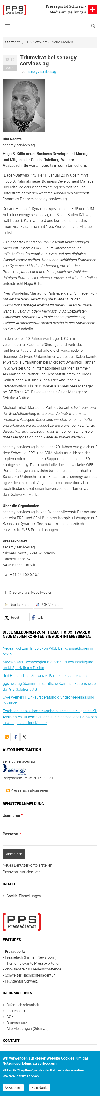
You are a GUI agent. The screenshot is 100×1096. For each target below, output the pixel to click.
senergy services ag (42, 72)
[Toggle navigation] (7, 26)
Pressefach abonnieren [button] (29, 790)
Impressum (16, 1011)
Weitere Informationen (21, 1076)
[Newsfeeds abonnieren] (7, 737)
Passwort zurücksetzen (22, 872)
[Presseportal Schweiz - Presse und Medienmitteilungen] (14, 10)
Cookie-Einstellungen (24, 896)
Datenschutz (17, 1023)
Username (11, 815)
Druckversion (20, 605)
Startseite (12, 42)
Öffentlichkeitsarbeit (23, 1005)
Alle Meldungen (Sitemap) (28, 1028)
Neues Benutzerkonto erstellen (27, 865)
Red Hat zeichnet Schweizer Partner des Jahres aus (45, 676)
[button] (24, 105)
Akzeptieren (13, 1088)
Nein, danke (39, 1088)
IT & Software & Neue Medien (49, 42)
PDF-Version (50, 605)
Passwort (10, 834)
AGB (10, 1017)
